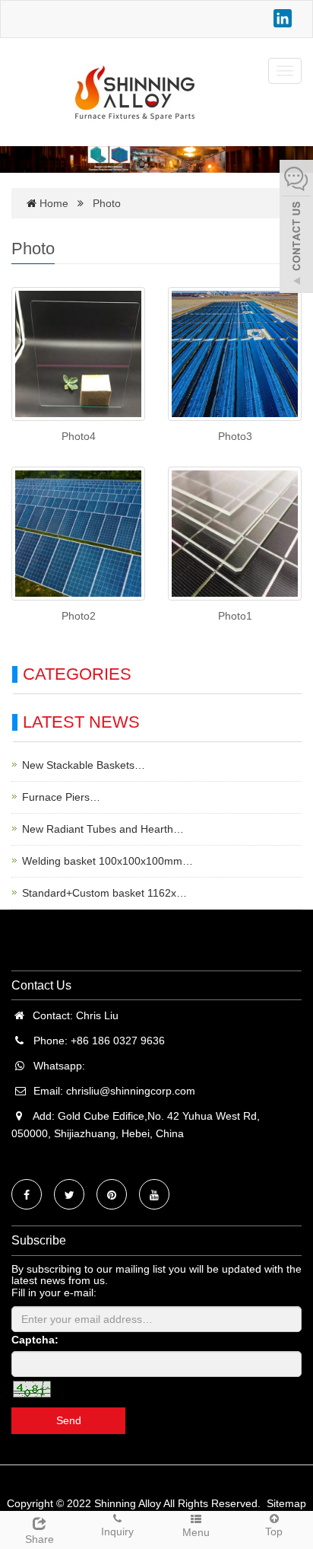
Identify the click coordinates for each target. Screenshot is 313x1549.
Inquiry (117, 1531)
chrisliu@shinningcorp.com (130, 1091)
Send (68, 1420)
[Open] (296, 228)
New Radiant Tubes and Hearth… (103, 829)
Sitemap (286, 1503)
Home (54, 203)
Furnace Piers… (61, 797)
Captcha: (34, 1340)
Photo (107, 203)
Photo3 (235, 436)
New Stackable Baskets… (83, 765)
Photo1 (235, 616)
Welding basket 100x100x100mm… (107, 861)
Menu (196, 1532)
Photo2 (79, 616)
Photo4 (79, 436)
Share (39, 1539)
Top (274, 1531)
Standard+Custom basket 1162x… (104, 893)
